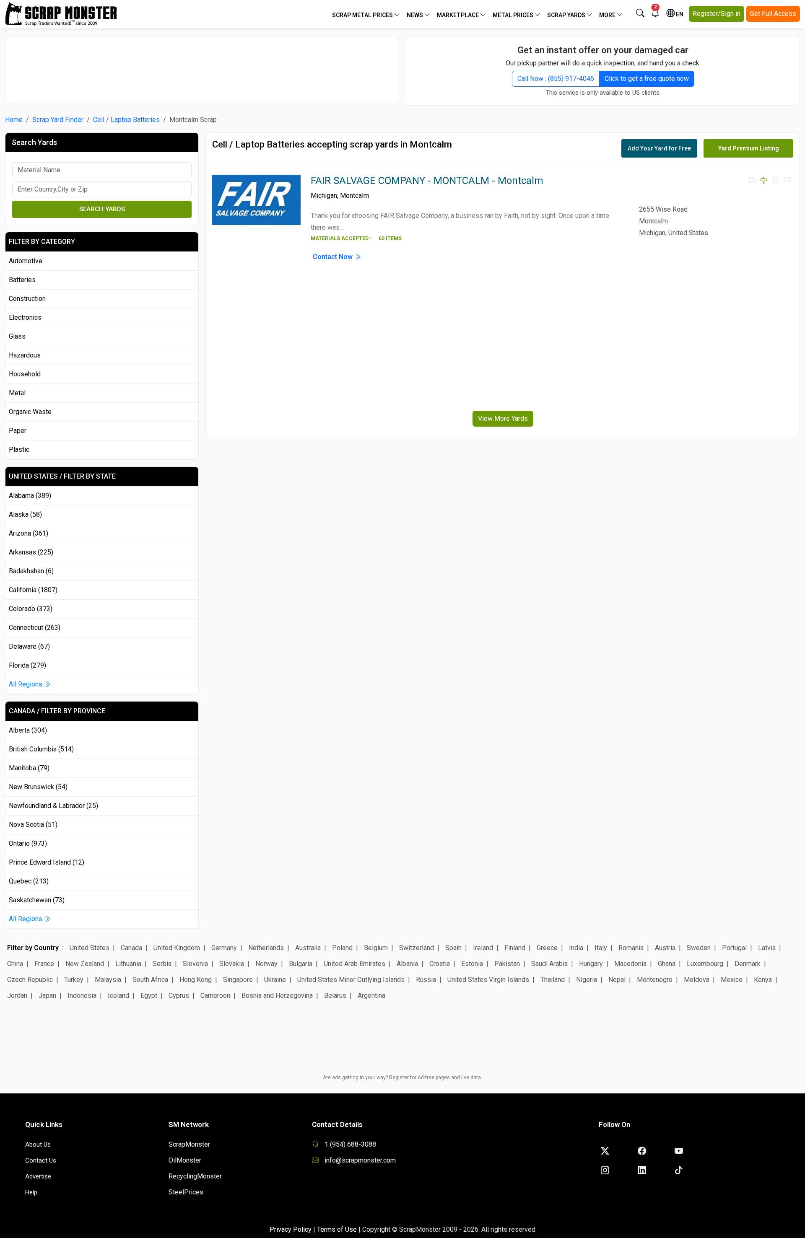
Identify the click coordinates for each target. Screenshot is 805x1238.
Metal (17, 393)
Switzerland (416, 948)
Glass (17, 336)
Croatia (439, 964)
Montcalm (354, 195)
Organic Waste (30, 412)
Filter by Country (33, 948)
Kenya (763, 980)
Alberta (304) (28, 730)
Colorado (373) (30, 609)
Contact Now (333, 257)
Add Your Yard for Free (659, 148)
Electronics (25, 317)
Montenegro (655, 980)
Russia (426, 980)
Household (25, 374)
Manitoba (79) (29, 768)
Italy (601, 948)
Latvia (767, 948)
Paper (17, 431)
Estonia (472, 964)
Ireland (483, 948)
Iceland (118, 996)
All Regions (26, 684)
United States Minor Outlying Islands (351, 980)
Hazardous (25, 355)
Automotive (25, 261)
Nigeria (586, 980)
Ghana (666, 964)
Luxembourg (705, 964)
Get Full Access (773, 14)
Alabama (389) (30, 496)
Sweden (699, 948)
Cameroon (215, 996)
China (15, 964)
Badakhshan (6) (31, 571)
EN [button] (679, 14)
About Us (38, 1144)
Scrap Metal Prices (363, 15)
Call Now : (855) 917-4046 (555, 79)
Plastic (19, 449)
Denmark (748, 964)
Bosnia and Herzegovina (277, 996)
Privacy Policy (291, 1229)
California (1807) (33, 590)
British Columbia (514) (41, 749)
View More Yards (503, 418)
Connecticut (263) (34, 628)
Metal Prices (514, 15)
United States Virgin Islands (488, 980)
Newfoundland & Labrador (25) (53, 806)
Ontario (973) (28, 843)
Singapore (238, 980)
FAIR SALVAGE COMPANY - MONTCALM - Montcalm (427, 180)
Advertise (38, 1176)
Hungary (591, 964)
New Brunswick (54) (38, 787)
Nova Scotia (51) (33, 825)
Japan (47, 996)
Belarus (335, 996)
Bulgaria (300, 964)
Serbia (162, 964)
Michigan (324, 195)
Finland (514, 948)
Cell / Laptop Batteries (126, 120)
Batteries (22, 280)
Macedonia (630, 964)
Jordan (17, 996)
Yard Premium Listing (748, 148)
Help (31, 1192)
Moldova (696, 980)
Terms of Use (337, 1229)
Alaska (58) (25, 514)
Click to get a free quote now (647, 79)
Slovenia (195, 964)
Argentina (371, 996)
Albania (407, 964)
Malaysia (108, 980)
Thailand (552, 980)
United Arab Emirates (354, 964)
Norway (266, 964)
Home (14, 120)
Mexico (732, 980)
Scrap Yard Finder (57, 120)
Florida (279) (27, 665)
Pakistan (507, 964)
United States (89, 948)
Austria (665, 948)
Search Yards (102, 209)
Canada (131, 948)
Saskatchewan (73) (37, 900)
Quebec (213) (29, 881)
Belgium (376, 948)
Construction (27, 299)
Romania (631, 948)
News (415, 15)
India (576, 948)
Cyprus (179, 996)
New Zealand (84, 964)
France (44, 964)
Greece (547, 948)
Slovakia (231, 964)
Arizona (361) (28, 533)
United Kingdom (176, 948)
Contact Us (40, 1160)
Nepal (617, 980)
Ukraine (275, 980)
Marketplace (458, 15)
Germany (224, 948)
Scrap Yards (567, 15)
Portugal (734, 948)
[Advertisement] (202, 65)
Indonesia (82, 996)
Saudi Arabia (549, 964)
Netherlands (266, 948)
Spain (453, 948)
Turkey (73, 980)
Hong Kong (195, 980)
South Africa (150, 980)
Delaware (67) (29, 646)
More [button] (608, 15)
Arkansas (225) (31, 552)
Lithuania (128, 964)
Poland (342, 948)
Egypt (148, 996)
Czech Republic (30, 980)
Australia (308, 948)
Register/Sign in (716, 14)
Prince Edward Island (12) (46, 862)
